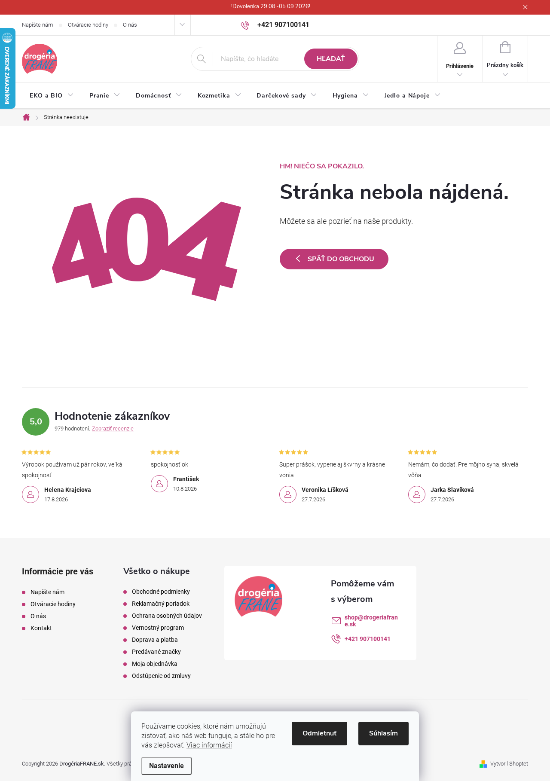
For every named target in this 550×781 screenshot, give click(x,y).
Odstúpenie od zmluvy (161, 675)
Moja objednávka (154, 663)
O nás (130, 24)
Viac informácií (209, 745)
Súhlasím (383, 733)
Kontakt (41, 628)
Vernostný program (158, 627)
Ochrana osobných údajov (167, 615)
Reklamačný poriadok (160, 603)
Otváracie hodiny (88, 24)
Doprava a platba (155, 639)
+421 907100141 (368, 638)
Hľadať (331, 59)
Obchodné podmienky (161, 591)
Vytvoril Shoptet (509, 763)
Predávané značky (156, 651)
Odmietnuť (319, 733)
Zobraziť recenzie (113, 428)
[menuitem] (52, 95)
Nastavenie (166, 766)
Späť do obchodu (341, 259)
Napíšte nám (37, 24)
